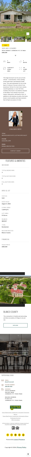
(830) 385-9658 (8, 386)
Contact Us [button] (15, 364)
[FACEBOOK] (7, 434)
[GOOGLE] (19, 434)
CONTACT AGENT (15, 150)
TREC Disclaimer (15, 419)
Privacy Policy (21, 447)
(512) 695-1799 (6, 140)
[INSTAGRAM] (11, 434)
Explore (15, 325)
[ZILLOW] (23, 434)
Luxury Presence (19, 439)
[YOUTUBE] (15, 434)
